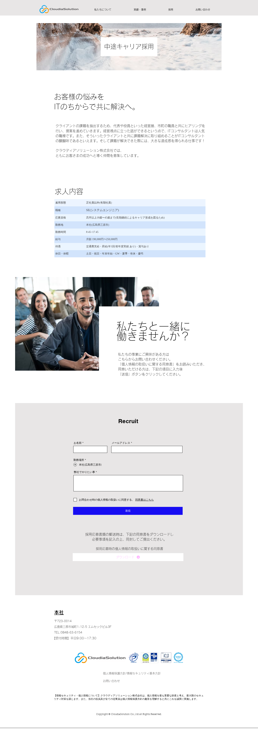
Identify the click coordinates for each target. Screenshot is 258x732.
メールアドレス (121, 443)
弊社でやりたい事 (84, 472)
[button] (103, 9)
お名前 (78, 443)
